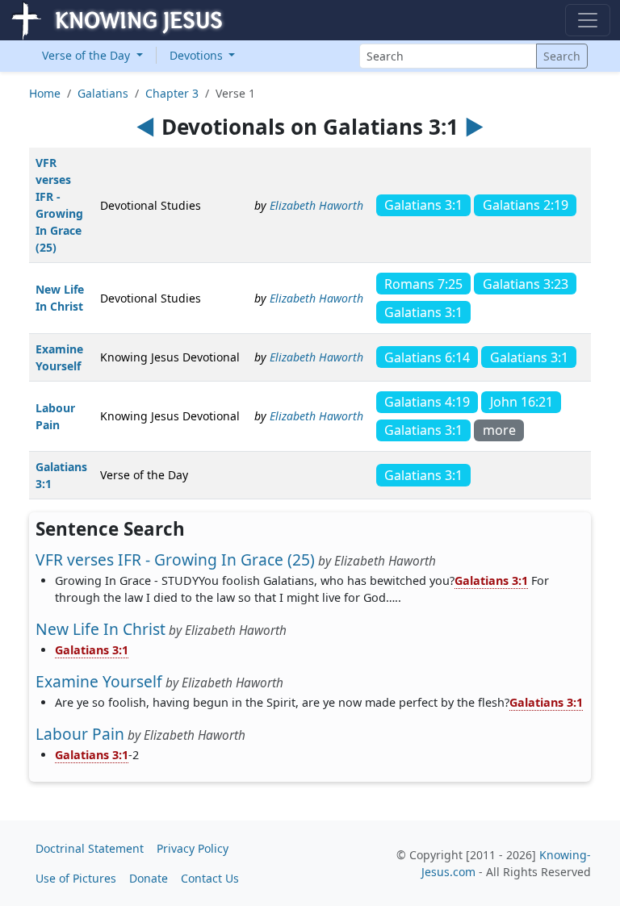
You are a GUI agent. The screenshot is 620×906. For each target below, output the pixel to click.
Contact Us (210, 878)
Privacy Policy (192, 848)
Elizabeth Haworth (316, 205)
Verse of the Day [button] (87, 55)
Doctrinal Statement (90, 848)
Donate (148, 878)
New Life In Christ (100, 629)
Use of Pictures (76, 878)
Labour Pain (80, 734)
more (499, 430)
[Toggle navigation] (587, 20)
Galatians (103, 93)
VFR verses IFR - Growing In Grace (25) (175, 559)
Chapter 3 (172, 93)
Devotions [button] (198, 55)
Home (45, 93)
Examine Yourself (99, 681)
